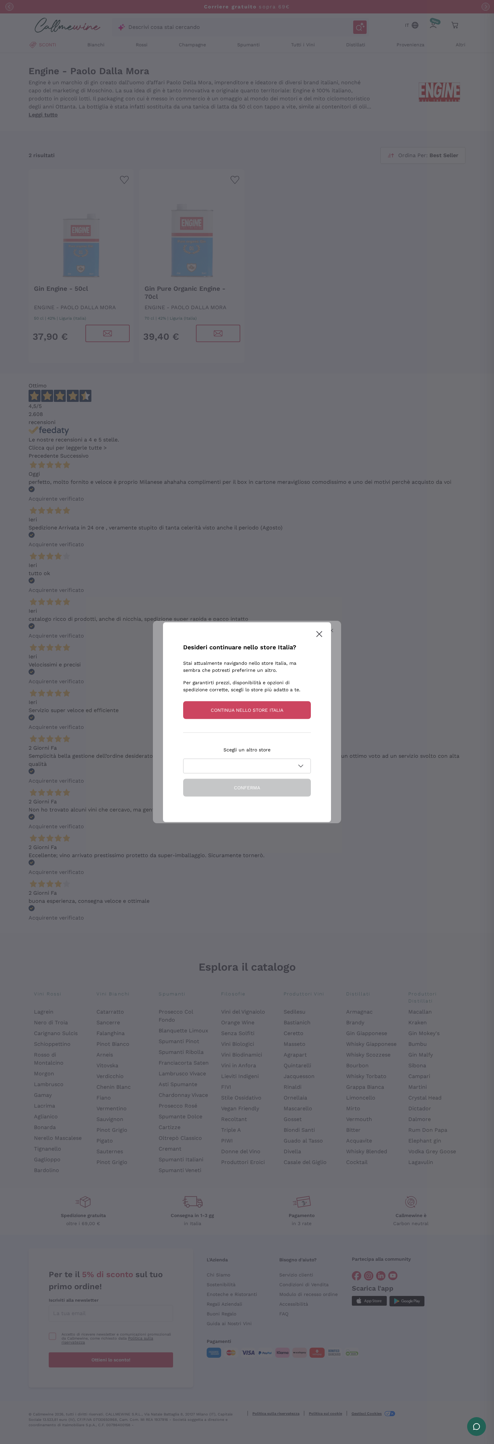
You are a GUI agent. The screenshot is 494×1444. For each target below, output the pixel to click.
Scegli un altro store (247, 749)
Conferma (247, 787)
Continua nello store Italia (247, 709)
